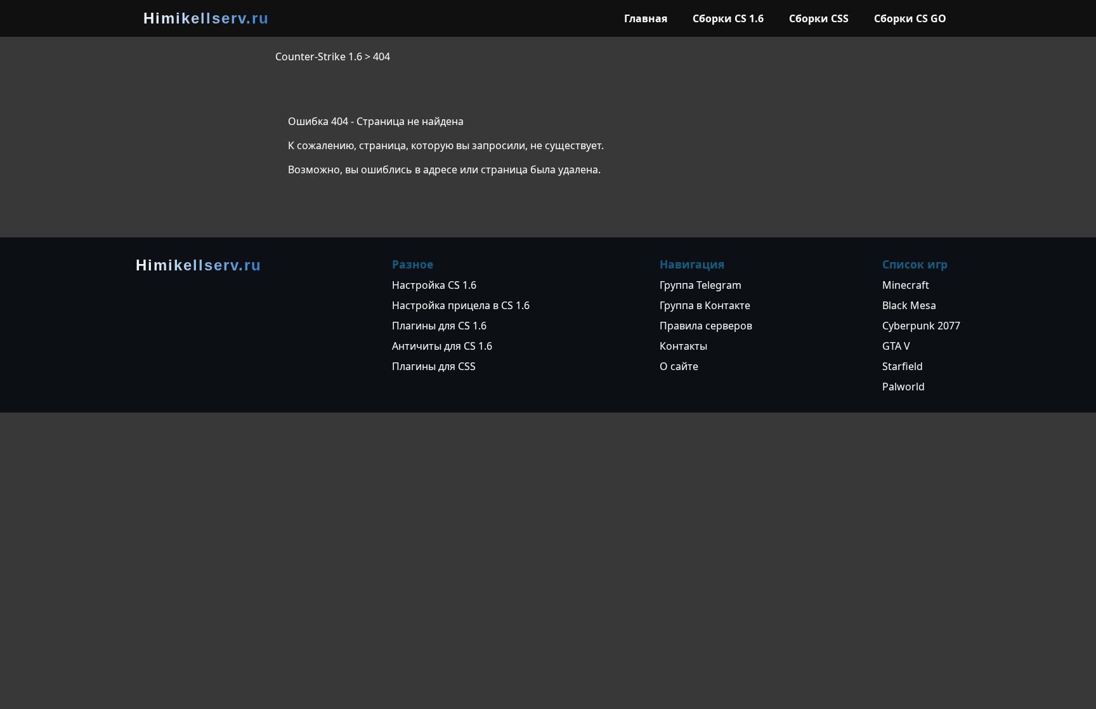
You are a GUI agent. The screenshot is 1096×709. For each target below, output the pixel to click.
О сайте (679, 366)
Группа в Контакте (705, 305)
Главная (645, 18)
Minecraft (905, 285)
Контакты (683, 346)
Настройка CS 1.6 (434, 285)
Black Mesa (909, 305)
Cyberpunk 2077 (921, 326)
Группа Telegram (700, 285)
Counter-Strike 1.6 (318, 56)
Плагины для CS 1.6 (439, 326)
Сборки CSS (819, 18)
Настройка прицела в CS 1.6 (461, 305)
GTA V (896, 346)
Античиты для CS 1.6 (442, 346)
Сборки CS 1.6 (728, 18)
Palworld (903, 387)
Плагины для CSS (434, 366)
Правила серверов (706, 326)
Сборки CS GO (910, 18)
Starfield (902, 366)
